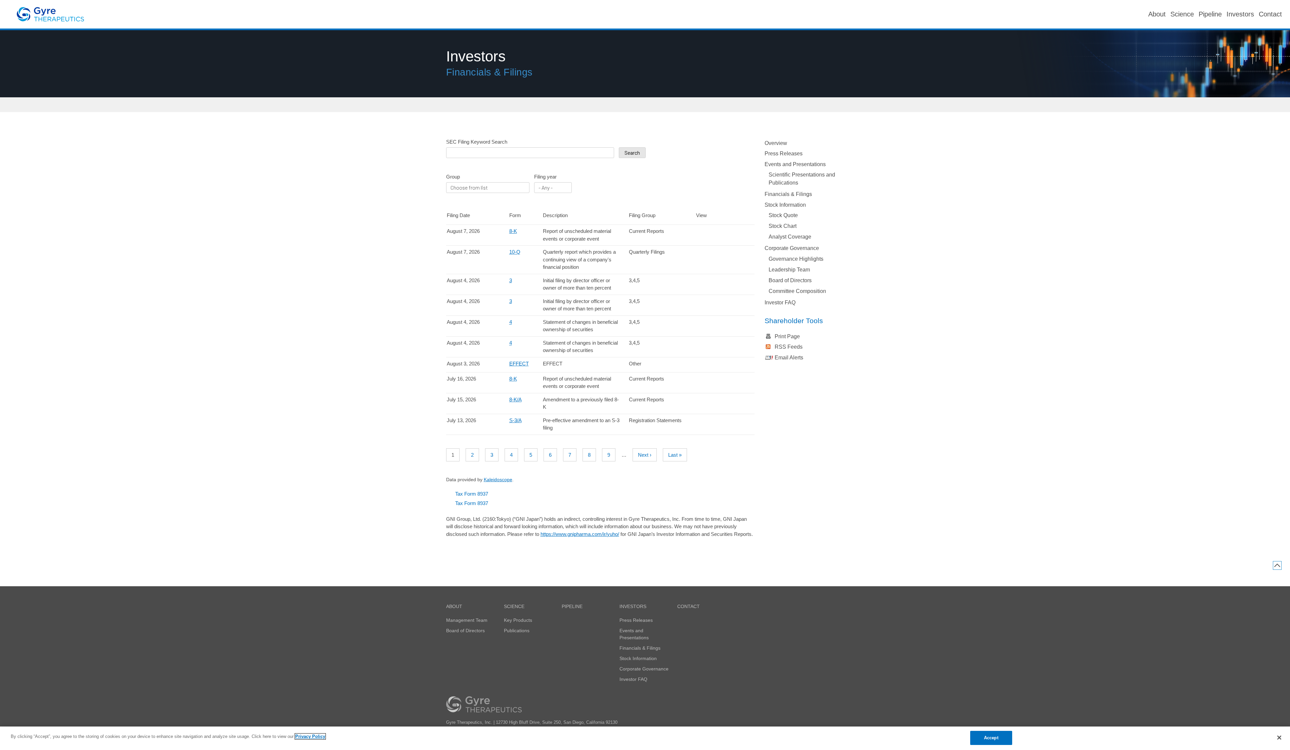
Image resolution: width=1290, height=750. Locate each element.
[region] (645, 738)
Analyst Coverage (790, 237)
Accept (991, 737)
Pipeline (572, 606)
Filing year (545, 177)
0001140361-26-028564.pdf (720, 400)
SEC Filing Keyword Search (476, 142)
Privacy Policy (310, 736)
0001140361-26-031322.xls (710, 302)
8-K (513, 231)
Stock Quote (783, 215)
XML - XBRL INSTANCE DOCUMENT (730, 421)
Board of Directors (790, 280)
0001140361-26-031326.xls (710, 344)
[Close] (1279, 737)
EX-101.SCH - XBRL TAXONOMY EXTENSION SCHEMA (730, 232)
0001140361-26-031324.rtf (700, 323)
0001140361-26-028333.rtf (700, 421)
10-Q (514, 252)
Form (515, 215)
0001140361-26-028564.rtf (700, 400)
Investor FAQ (780, 302)
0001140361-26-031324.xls (710, 323)
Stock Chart (783, 226)
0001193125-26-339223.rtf (700, 232)
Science (514, 606)
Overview (776, 143)
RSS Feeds (789, 347)
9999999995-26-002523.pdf (720, 364)
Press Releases (784, 153)
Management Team (466, 620)
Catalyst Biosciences (50, 14)
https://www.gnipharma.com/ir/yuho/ (580, 534)
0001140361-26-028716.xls (710, 380)
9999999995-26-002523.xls (710, 364)
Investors (632, 606)
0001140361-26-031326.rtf (700, 344)
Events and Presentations (795, 164)
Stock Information (785, 205)
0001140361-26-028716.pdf (720, 380)
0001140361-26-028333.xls (710, 421)
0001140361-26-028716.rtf (700, 380)
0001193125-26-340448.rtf (700, 253)
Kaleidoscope (498, 479)
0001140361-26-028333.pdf (720, 421)
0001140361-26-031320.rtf (700, 281)
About (454, 606)
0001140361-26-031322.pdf (720, 302)
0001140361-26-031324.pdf (720, 323)
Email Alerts (789, 357)
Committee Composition (797, 291)
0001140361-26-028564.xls (710, 400)
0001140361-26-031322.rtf (700, 302)
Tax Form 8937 (471, 494)
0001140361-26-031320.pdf (720, 281)
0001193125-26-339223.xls (710, 232)
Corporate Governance (792, 248)
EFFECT (519, 363)
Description (555, 215)
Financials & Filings (788, 194)
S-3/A (515, 420)
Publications (516, 630)
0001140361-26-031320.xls (710, 281)
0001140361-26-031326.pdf (720, 344)
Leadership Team (789, 269)
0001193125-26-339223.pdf (720, 232)
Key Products (518, 620)
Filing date (458, 215)
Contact (688, 606)
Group (453, 177)
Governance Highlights (796, 259)
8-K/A (515, 399)
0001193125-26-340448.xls (710, 253)
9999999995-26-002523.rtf (700, 364)
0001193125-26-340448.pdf (720, 253)
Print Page (787, 336)
